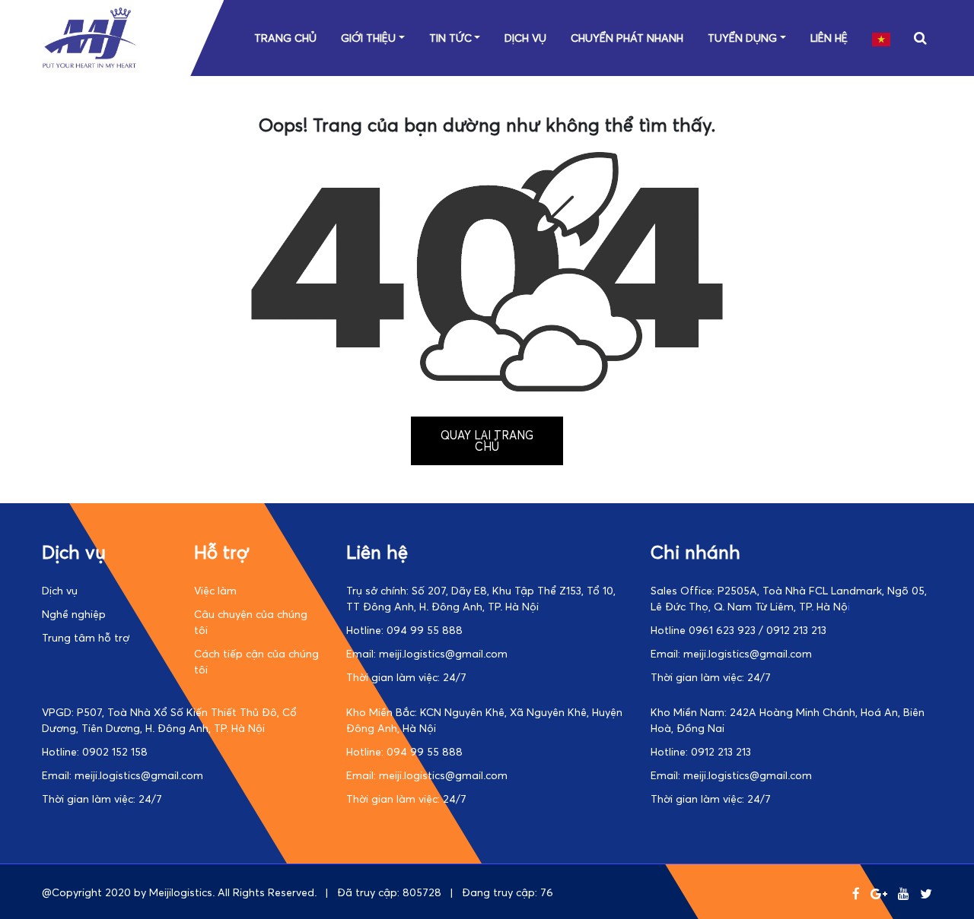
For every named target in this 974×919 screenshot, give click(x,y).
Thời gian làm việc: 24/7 (406, 676)
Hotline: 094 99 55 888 (404, 629)
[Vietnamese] (882, 37)
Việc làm (215, 590)
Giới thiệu (368, 37)
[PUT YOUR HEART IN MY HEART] (90, 68)
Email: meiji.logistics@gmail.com (427, 653)
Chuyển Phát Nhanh (627, 37)
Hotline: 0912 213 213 (701, 751)
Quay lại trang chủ (487, 440)
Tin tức (450, 37)
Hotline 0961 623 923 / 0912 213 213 (738, 629)
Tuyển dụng (742, 37)
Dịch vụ (525, 37)
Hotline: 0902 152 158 (95, 751)
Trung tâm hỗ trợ (85, 637)
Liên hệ (829, 37)
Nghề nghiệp (74, 613)
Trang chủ (285, 37)
